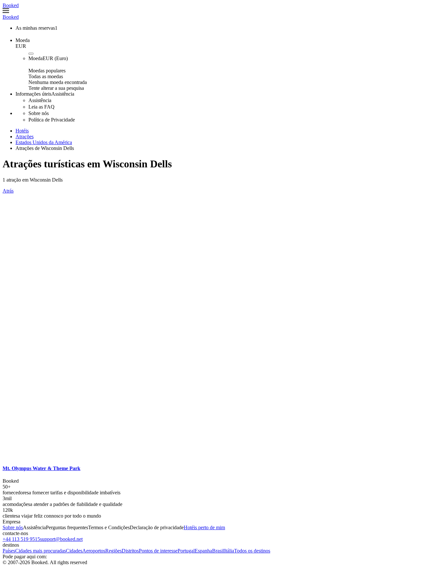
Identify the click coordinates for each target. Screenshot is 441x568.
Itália (229, 550)
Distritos (130, 550)
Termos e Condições (109, 527)
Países (9, 550)
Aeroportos (93, 550)
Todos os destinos (252, 550)
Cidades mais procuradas (40, 550)
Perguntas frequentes (67, 527)
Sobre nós (13, 527)
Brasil (218, 550)
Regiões (113, 550)
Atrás (8, 191)
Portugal (186, 550)
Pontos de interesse (158, 550)
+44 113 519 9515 (21, 539)
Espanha (203, 550)
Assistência (34, 527)
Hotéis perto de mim (204, 527)
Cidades (74, 550)
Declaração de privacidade (157, 527)
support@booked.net (61, 539)
